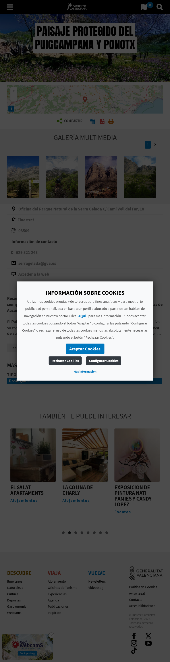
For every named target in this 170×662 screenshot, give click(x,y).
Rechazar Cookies (65, 360)
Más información (85, 371)
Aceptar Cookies (84, 349)
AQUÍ (82, 316)
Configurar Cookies (103, 360)
